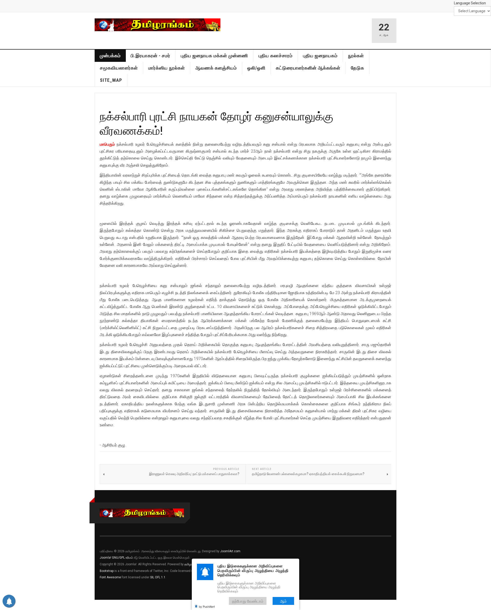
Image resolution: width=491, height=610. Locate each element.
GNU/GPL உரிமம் (122, 557)
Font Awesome (110, 577)
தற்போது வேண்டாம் (247, 601)
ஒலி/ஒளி (256, 68)
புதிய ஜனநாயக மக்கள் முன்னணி (214, 55)
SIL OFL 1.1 (157, 577)
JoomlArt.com (230, 551)
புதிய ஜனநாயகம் (320, 55)
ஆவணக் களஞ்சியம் (216, 68)
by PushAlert (207, 606)
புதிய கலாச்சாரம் (276, 55)
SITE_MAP (111, 80)
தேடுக (357, 68)
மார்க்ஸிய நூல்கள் (166, 68)
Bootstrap (107, 571)
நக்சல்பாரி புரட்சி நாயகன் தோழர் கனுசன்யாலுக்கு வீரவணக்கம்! (216, 123)
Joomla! (105, 557)
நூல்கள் (356, 55)
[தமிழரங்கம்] (157, 24)
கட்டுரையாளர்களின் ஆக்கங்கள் (308, 68)
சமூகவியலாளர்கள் (119, 68)
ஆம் (283, 601)
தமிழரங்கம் (191, 564)
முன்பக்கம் (110, 55)
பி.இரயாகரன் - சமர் (150, 55)
